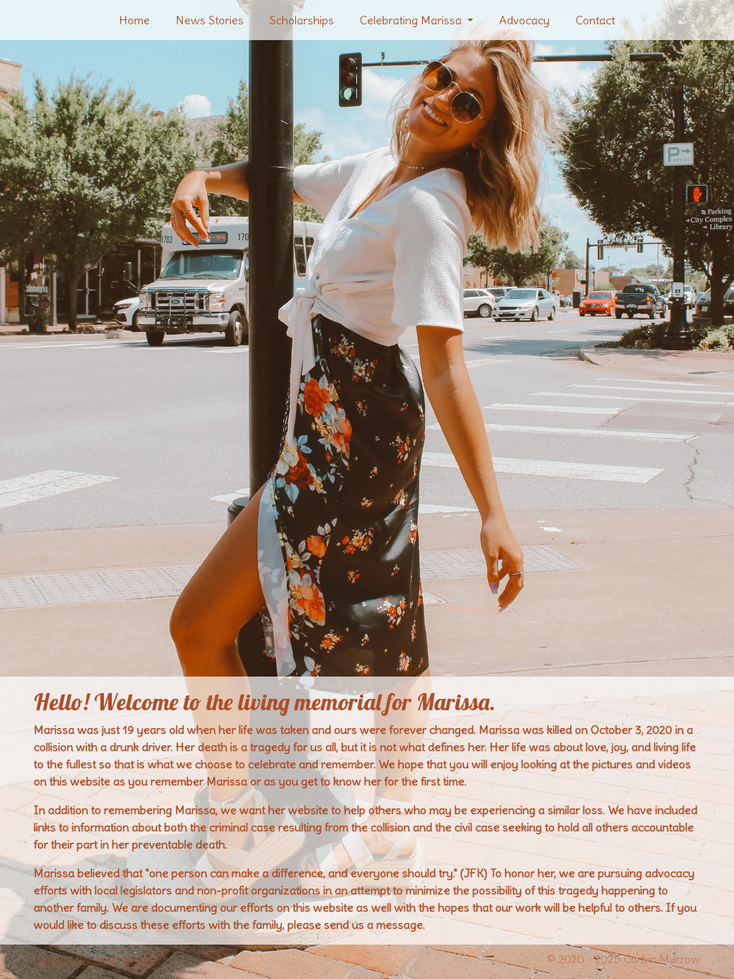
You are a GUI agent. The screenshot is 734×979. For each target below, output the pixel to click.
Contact (595, 20)
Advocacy (524, 20)
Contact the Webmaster (94, 959)
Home (134, 20)
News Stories (210, 20)
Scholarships (302, 20)
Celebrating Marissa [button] (412, 20)
